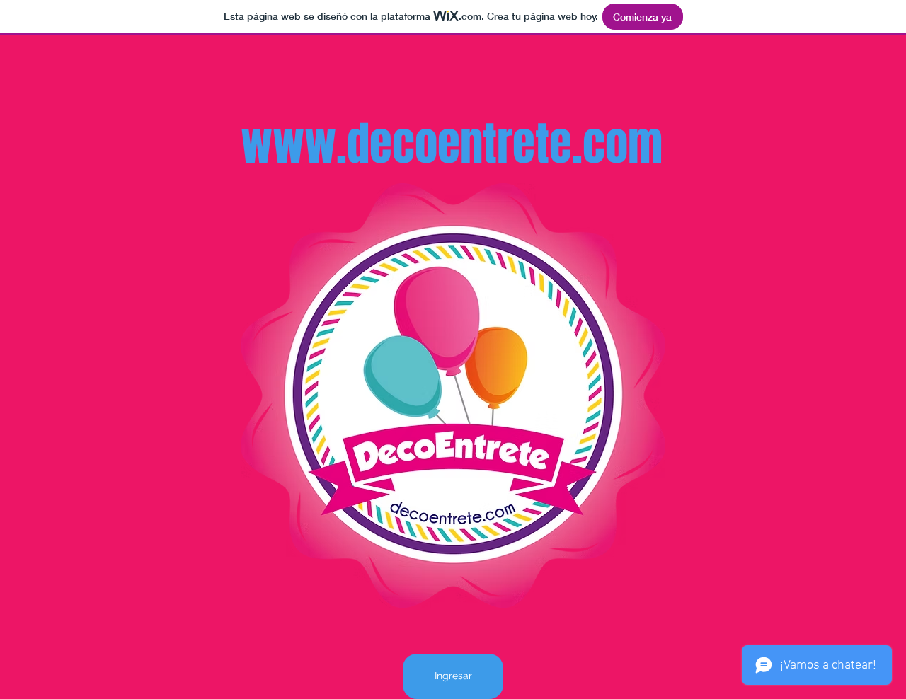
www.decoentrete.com (452, 144)
